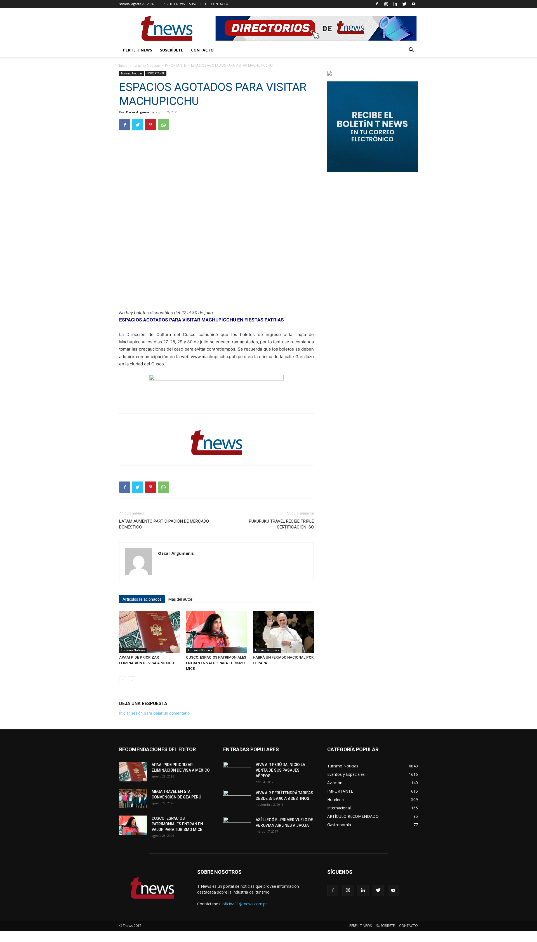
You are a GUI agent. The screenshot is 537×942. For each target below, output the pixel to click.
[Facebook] (377, 4)
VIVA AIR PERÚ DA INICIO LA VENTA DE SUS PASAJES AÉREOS (280, 770)
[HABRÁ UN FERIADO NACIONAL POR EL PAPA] (283, 632)
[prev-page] (122, 679)
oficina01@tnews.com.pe (245, 903)
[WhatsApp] (163, 124)
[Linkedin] (395, 4)
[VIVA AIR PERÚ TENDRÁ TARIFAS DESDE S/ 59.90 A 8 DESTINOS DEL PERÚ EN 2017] (237, 800)
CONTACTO (219, 4)
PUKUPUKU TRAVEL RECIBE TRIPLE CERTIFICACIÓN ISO (281, 524)
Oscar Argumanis (140, 112)
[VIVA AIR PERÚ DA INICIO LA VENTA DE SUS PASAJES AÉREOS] (237, 771)
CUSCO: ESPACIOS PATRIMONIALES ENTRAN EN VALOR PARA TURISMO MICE (216, 663)
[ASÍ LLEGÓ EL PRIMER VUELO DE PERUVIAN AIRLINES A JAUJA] (237, 827)
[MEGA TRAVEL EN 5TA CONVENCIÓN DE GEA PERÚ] (133, 798)
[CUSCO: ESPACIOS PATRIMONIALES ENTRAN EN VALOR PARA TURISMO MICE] (216, 632)
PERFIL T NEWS (174, 4)
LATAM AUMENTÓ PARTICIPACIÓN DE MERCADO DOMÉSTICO (164, 524)
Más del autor (180, 599)
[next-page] (131, 679)
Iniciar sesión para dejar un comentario (154, 713)
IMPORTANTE (175, 65)
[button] (411, 50)
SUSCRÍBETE (198, 4)
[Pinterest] (150, 124)
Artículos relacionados (142, 599)
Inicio (123, 65)
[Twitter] (404, 4)
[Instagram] (386, 4)
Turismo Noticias (146, 65)
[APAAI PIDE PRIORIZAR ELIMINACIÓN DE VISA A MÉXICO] (149, 632)
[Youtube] (413, 4)
